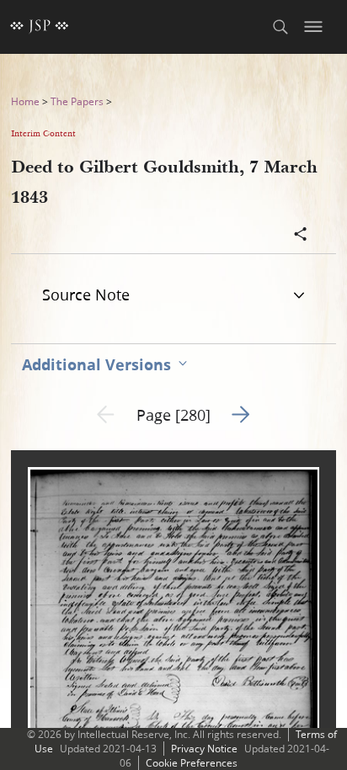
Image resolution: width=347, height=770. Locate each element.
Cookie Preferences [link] (192, 763)
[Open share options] (300, 236)
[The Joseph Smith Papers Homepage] (39, 27)
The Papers (77, 101)
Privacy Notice (204, 748)
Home (25, 101)
